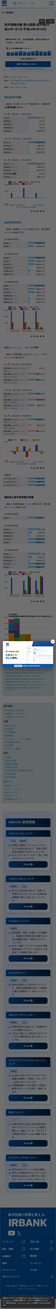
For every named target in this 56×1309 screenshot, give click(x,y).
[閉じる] (53, 642)
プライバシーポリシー (25, 1303)
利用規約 (36, 1298)
